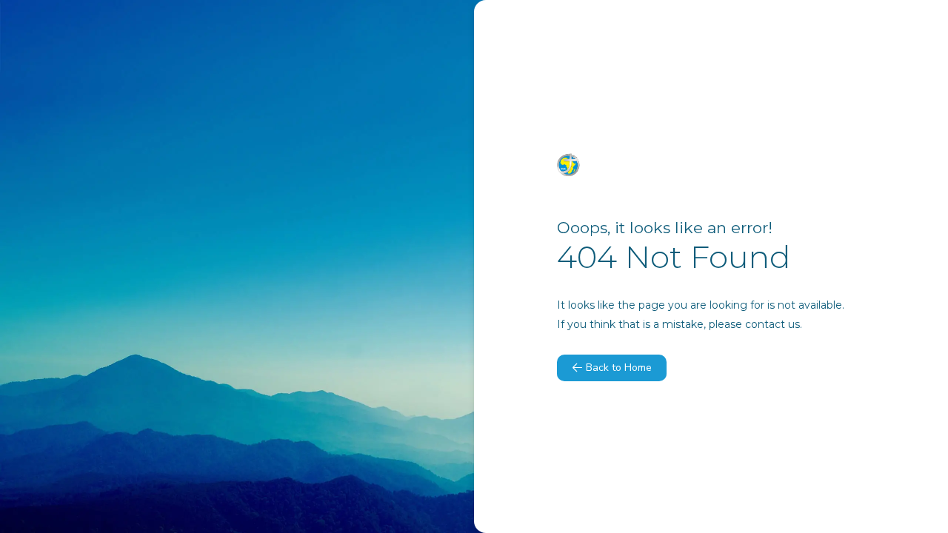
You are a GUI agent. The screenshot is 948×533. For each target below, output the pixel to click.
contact (765, 324)
